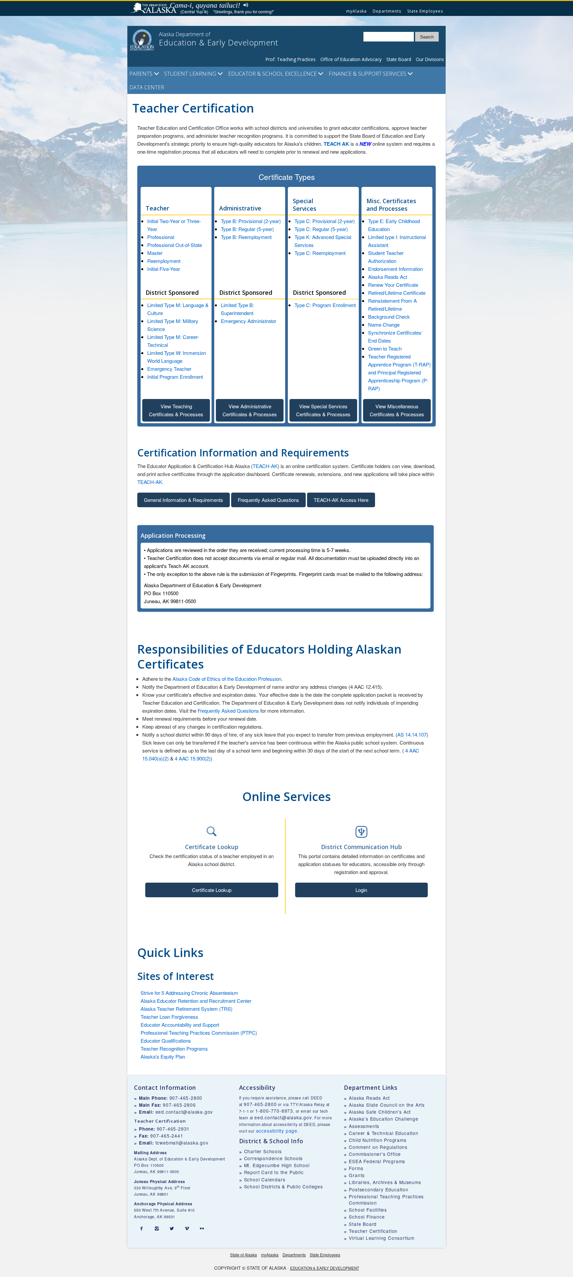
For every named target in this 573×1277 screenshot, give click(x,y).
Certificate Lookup (211, 889)
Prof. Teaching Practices (291, 59)
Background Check (389, 316)
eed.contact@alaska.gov (184, 1111)
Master (154, 252)
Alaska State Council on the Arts (387, 1104)
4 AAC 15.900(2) (193, 758)
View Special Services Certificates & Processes (323, 410)
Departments (387, 11)
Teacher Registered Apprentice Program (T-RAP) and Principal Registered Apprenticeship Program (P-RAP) (399, 372)
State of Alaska (154, 9)
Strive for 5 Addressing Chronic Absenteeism (189, 992)
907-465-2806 (179, 1104)
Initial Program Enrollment (175, 376)
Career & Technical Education (383, 1133)
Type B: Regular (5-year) (247, 228)
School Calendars (265, 1179)
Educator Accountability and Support (180, 1024)
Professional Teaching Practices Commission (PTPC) (199, 1032)
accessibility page (276, 1130)
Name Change (384, 324)
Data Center (146, 87)
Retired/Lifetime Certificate (396, 292)
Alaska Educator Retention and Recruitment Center (196, 1000)
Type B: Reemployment (246, 236)
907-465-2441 (166, 1135)
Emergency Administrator (248, 320)
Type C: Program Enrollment (325, 304)
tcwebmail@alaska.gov (182, 1142)
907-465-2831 (173, 1128)
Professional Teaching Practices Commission (386, 1199)
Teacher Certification (373, 1231)
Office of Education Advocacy (351, 59)
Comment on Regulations (378, 1147)
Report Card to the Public (274, 1172)
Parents (141, 73)
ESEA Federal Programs (377, 1161)
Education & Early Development (324, 1268)
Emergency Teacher (169, 368)
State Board (398, 59)
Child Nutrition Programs (377, 1140)
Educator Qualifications (166, 1040)
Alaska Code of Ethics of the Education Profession (226, 678)
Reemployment (163, 260)
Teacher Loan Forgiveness (169, 1016)
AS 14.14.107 (411, 734)
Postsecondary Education (378, 1189)
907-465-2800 (186, 1097)
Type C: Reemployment (320, 252)
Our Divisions (430, 59)
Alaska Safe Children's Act (380, 1111)
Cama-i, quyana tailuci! (205, 5)
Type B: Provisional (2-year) (251, 220)
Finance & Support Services (368, 73)
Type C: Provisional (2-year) (324, 220)
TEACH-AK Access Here (341, 499)
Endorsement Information (395, 268)
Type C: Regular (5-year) (321, 228)
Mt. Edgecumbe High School (277, 1165)
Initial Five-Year (163, 268)
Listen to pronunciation (244, 5)
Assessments (364, 1126)
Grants (357, 1175)
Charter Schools (263, 1151)
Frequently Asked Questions (268, 499)
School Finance (367, 1216)
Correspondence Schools (273, 1158)
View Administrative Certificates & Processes (250, 410)
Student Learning (191, 73)
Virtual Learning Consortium (381, 1238)
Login (361, 889)
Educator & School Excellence (273, 73)
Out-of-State (188, 244)
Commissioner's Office (375, 1154)
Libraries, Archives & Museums (385, 1182)
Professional (160, 236)
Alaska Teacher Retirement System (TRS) (186, 1008)
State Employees (425, 11)
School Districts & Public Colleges (283, 1186)
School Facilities (368, 1209)
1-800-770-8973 (274, 1110)
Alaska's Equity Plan (163, 1056)
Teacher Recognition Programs (174, 1048)
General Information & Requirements (183, 499)
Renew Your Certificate (393, 284)
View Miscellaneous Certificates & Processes (397, 410)
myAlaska (356, 11)
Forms (356, 1168)
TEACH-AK (265, 465)
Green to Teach (385, 348)
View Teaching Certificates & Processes (176, 410)
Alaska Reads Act (387, 276)
